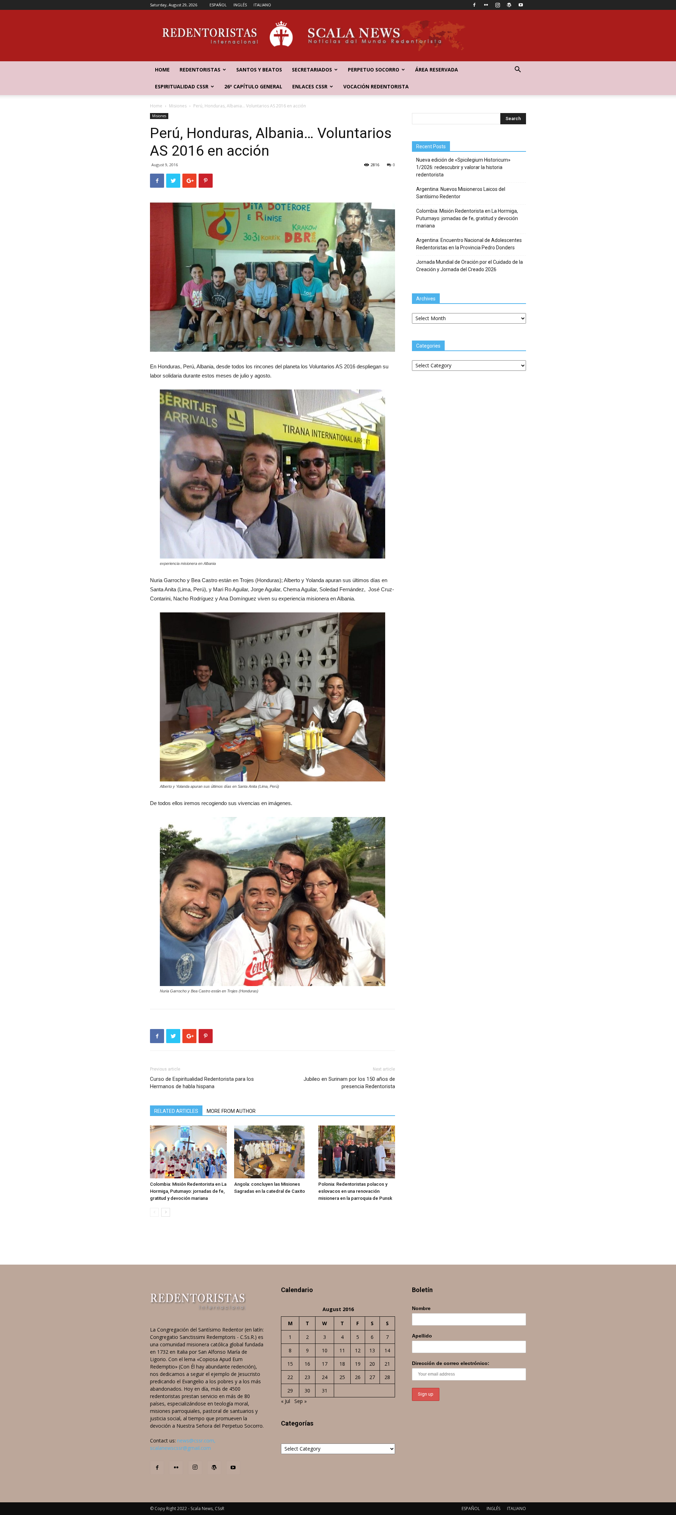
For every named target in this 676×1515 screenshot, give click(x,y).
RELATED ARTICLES (176, 1111)
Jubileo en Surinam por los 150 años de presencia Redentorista (349, 1083)
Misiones (178, 106)
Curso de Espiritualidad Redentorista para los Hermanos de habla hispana (202, 1083)
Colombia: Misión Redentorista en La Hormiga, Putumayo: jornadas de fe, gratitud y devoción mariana (188, 1191)
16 (307, 1363)
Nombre (421, 1308)
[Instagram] (497, 5)
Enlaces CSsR (309, 86)
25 (342, 1377)
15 (290, 1363)
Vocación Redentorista (376, 86)
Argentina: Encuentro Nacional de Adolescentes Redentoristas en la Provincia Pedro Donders (469, 243)
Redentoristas (200, 69)
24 (324, 1377)
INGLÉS (240, 4)
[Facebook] (474, 5)
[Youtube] (520, 5)
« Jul (285, 1401)
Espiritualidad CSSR (181, 86)
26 (358, 1377)
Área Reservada (436, 69)
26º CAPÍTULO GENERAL (253, 86)
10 (324, 1350)
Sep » (300, 1401)
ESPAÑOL (218, 4)
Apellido (422, 1336)
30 (307, 1390)
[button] (517, 70)
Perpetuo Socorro (373, 69)
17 (324, 1363)
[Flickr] (486, 5)
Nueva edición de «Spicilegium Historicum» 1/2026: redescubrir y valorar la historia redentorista (463, 167)
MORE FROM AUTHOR (231, 1111)
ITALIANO (262, 4)
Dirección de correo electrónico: (450, 1363)
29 (290, 1390)
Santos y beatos (259, 69)
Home (162, 69)
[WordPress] (509, 5)
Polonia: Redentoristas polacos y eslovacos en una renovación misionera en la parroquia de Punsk (355, 1191)
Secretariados (312, 69)
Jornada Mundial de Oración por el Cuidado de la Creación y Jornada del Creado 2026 (469, 265)
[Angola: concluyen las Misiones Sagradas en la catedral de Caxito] (272, 1152)
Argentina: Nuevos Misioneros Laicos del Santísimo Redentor (460, 192)
